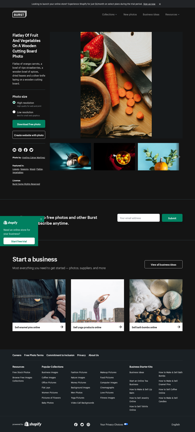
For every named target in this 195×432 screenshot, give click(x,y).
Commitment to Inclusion (60, 355)
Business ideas (151, 14)
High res (70, 167)
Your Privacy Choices (111, 424)
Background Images (80, 387)
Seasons (24, 169)
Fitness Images (107, 397)
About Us (94, 355)
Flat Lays (46, 387)
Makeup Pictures (108, 372)
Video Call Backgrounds (82, 402)
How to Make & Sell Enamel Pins (168, 382)
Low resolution (25, 112)
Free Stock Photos (21, 372)
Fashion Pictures (79, 372)
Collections (108, 14)
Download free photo (29, 124)
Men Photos (76, 392)
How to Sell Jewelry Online (139, 399)
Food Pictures (107, 377)
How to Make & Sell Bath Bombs (171, 373)
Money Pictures (78, 382)
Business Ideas (136, 372)
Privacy (81, 355)
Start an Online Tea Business (138, 382)
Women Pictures (50, 392)
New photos (130, 14)
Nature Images (78, 377)
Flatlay (39, 169)
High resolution (25, 102)
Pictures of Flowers (51, 397)
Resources (171, 14)
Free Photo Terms (34, 355)
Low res (82, 167)
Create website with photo (29, 135)
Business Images (50, 372)
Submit (172, 218)
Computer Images (108, 382)
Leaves (15, 169)
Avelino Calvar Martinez (33, 157)
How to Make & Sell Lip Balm (140, 390)
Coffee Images (49, 377)
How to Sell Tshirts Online (138, 407)
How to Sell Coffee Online (168, 390)
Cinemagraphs (107, 387)
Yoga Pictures (77, 397)
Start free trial (19, 241)
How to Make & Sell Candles (168, 399)
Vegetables (17, 172)
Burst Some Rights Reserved (26, 183)
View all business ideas (163, 264)
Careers (16, 355)
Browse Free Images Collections (22, 379)
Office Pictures (49, 382)
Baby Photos (48, 402)
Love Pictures (106, 392)
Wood (32, 169)
